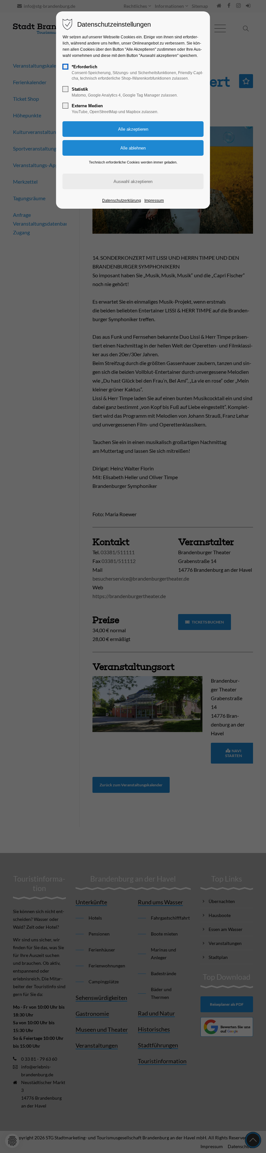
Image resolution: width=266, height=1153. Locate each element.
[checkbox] (65, 67)
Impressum (154, 200)
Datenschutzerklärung (121, 200)
